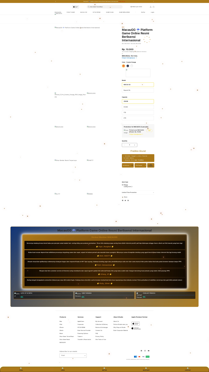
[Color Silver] (131, 66)
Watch (61, 330)
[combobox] (105, 6)
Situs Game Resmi (65, 339)
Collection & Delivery (102, 324)
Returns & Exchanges (102, 327)
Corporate (81, 324)
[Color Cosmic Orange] (123, 66)
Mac (61, 321)
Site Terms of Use (101, 339)
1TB (125, 112)
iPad (61, 324)
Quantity (124, 141)
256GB (126, 101)
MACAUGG (58, 12)
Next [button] (153, 1)
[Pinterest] (128, 201)
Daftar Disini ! (121, 1)
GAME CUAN (109, 12)
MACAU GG (83, 12)
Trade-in (80, 336)
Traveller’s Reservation (84, 339)
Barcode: (133, 43)
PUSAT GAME (71, 12)
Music (61, 333)
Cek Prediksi (151, 165)
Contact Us (99, 330)
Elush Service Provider (84, 330)
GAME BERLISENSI (124, 12)
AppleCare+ (81, 321)
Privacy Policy (100, 336)
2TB (125, 118)
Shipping (131, 51)
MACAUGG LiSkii (135, 359)
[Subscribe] (85, 356)
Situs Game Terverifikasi (67, 336)
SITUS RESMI (96, 12)
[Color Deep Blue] (127, 66)
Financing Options (83, 333)
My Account (99, 321)
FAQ (97, 333)
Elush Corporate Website (120, 330)
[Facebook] (123, 201)
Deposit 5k (127, 90)
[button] (58, 12)
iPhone (62, 327)
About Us (116, 321)
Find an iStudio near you (120, 324)
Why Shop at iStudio (119, 327)
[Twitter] (126, 201)
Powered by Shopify (144, 359)
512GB (126, 107)
